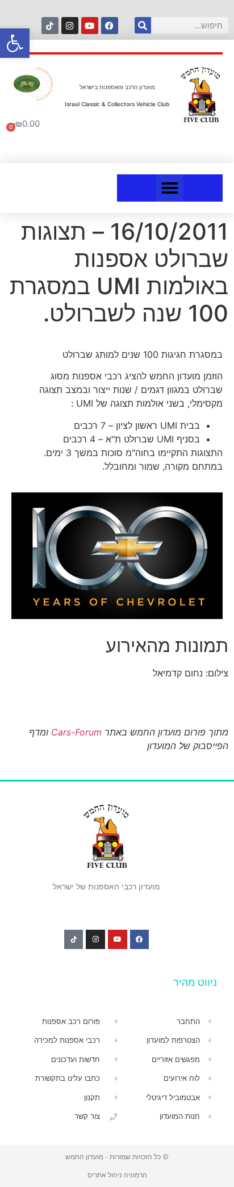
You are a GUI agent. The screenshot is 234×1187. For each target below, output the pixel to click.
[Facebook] (109, 25)
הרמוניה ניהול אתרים (117, 1175)
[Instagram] (69, 25)
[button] (169, 188)
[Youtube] (89, 25)
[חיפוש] (143, 25)
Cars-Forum (76, 732)
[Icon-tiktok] (49, 25)
